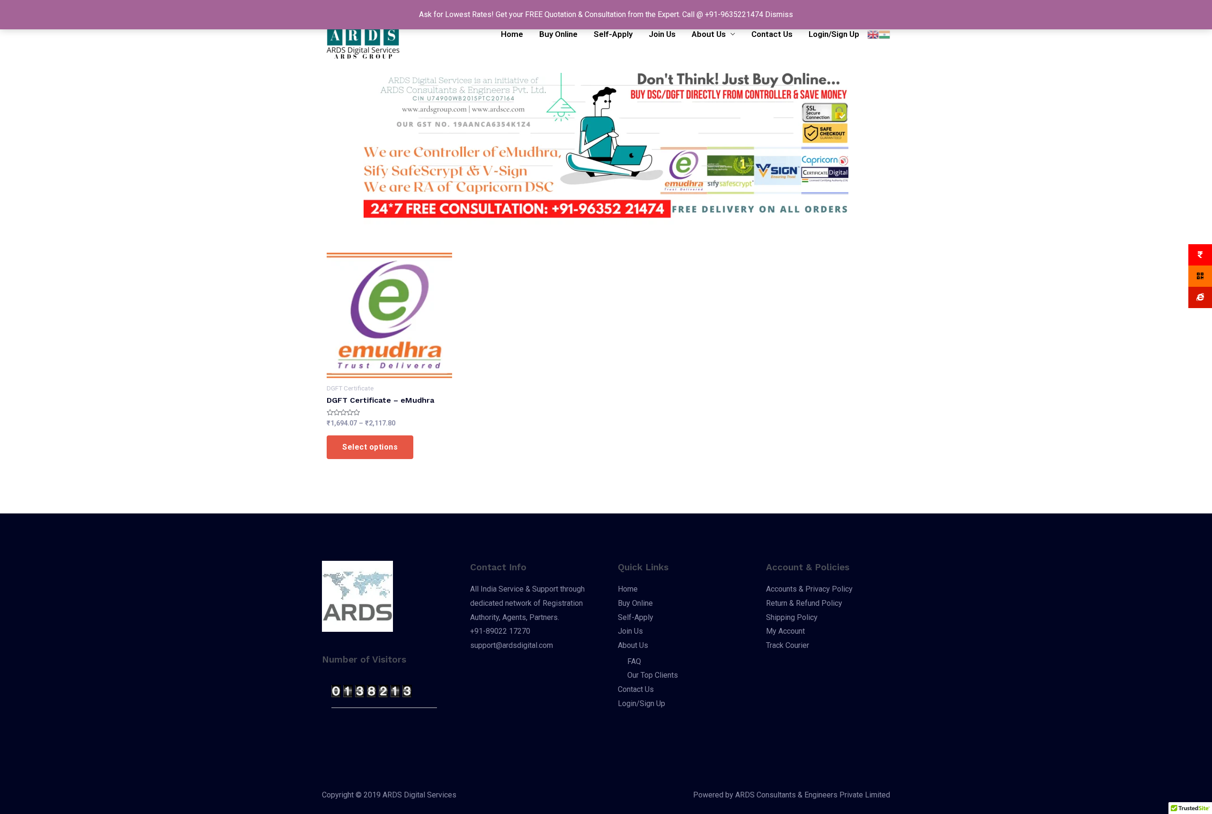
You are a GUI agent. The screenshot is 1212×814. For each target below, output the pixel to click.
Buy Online (558, 34)
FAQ (634, 661)
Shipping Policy (792, 617)
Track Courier (787, 645)
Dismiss (779, 14)
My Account (785, 631)
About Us (709, 34)
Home (512, 34)
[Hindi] (884, 34)
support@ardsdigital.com (511, 645)
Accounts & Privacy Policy (809, 588)
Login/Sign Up (834, 34)
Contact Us (772, 34)
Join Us (662, 34)
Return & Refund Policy (804, 603)
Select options (370, 446)
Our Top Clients (652, 675)
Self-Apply (613, 34)
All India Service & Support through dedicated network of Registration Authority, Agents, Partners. (527, 602)
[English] (873, 34)
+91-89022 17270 (500, 631)
